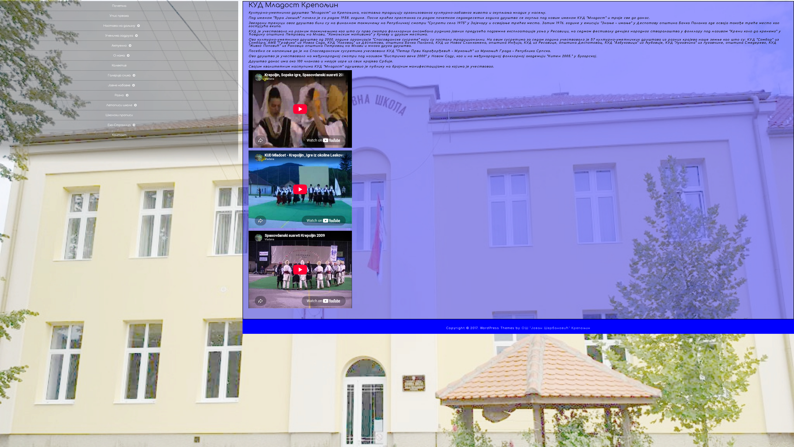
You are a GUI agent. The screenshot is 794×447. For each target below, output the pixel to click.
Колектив (119, 65)
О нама (119, 55)
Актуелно (119, 45)
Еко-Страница (119, 125)
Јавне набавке (119, 85)
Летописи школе (119, 105)
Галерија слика (119, 75)
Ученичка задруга (119, 35)
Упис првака (119, 15)
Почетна (119, 5)
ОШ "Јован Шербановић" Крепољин (556, 328)
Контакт (119, 135)
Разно (119, 95)
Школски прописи (119, 115)
